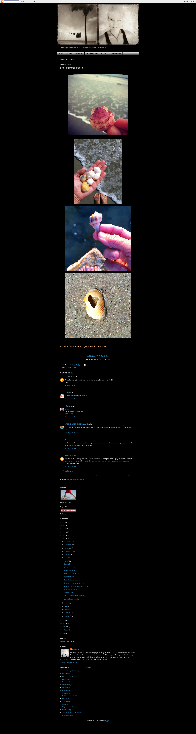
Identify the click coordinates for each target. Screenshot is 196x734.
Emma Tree (66, 679)
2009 (64, 627)
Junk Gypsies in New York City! (74, 596)
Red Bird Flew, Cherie (69, 696)
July (66, 558)
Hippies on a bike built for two (74, 583)
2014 (64, 532)
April (66, 606)
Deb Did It (104, 53)
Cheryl (67, 392)
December (68, 541)
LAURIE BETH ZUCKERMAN (76, 424)
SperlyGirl (65, 704)
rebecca (67, 406)
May (66, 603)
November (68, 544)
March (67, 609)
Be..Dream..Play (67, 676)
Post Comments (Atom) (76, 480)
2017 (64, 522)
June (66, 561)
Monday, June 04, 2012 (72, 432)
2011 (64, 620)
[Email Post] (84, 365)
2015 (64, 529)
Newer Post (64, 476)
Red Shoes (65, 698)
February (68, 613)
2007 (64, 633)
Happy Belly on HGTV (72, 589)
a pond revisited (69, 576)
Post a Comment (68, 471)
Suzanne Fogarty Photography (72, 712)
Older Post (131, 476)
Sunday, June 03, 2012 (72, 385)
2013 (64, 535)
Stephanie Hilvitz (67, 707)
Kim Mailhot (69, 377)
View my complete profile (68, 662)
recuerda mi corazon (68, 715)
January (67, 616)
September (68, 551)
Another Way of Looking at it (71, 671)
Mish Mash (79, 53)
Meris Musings (67, 684)
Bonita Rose (69, 455)
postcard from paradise (72, 367)
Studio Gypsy (66, 709)
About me (69, 53)
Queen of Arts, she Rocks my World (76, 586)
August (67, 554)
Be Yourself (66, 673)
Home (61, 53)
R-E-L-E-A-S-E (69, 567)
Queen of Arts (66, 693)
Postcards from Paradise (98, 355)
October (67, 548)
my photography (92, 53)
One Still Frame (67, 690)
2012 (64, 538)
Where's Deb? (68, 592)
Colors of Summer (70, 573)
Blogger (106, 721)
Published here (116, 53)
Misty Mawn (66, 687)
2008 (64, 630)
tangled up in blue (70, 570)
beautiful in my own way (72, 580)
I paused (67, 564)
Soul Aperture (66, 701)
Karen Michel (66, 682)
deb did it (75, 649)
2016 (64, 525)
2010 (64, 623)
